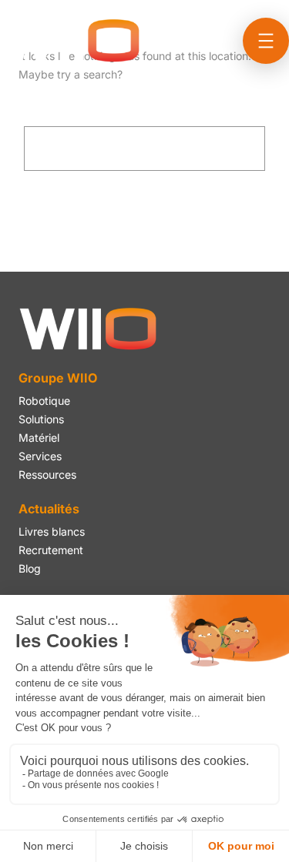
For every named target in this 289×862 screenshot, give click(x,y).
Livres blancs (51, 531)
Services (40, 456)
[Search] (196, 148)
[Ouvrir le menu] (266, 41)
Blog (29, 568)
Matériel (38, 437)
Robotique (44, 400)
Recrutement (50, 549)
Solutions (41, 419)
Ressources (47, 474)
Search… (48, 116)
